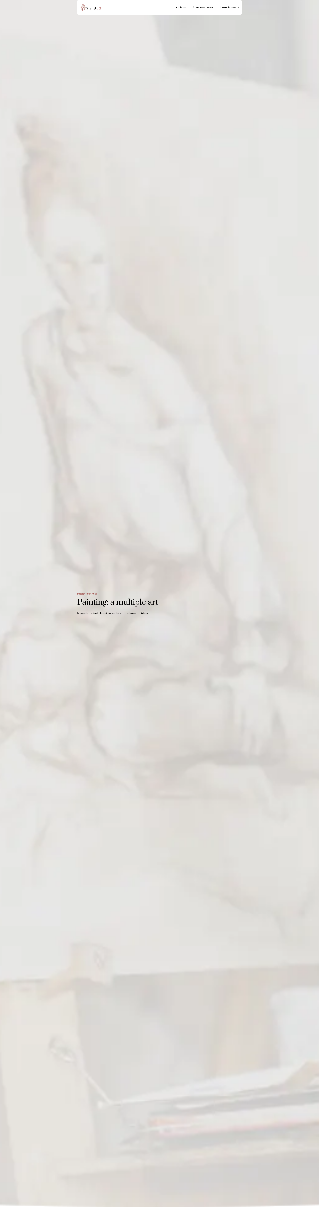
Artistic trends (182, 7)
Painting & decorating (229, 7)
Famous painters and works (204, 7)
